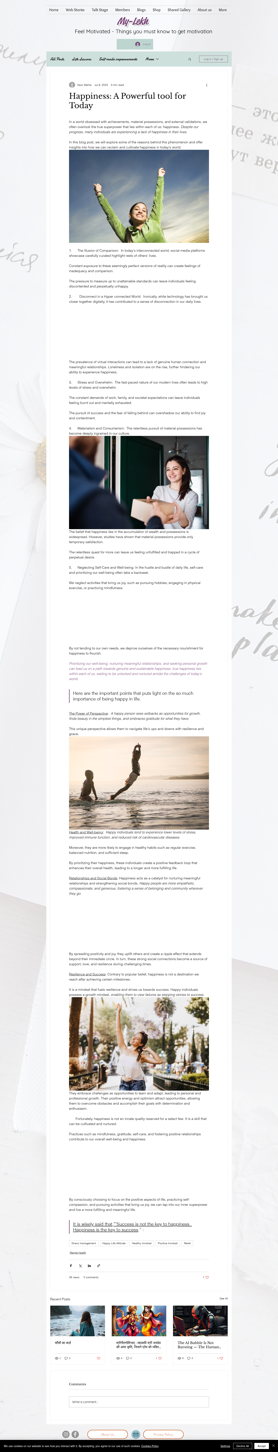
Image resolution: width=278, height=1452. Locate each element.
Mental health (78, 1255)
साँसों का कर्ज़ (63, 1346)
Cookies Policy (150, 1446)
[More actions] (206, 85)
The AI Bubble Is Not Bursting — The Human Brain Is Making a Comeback (198, 1348)
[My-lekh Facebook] (75, 1437)
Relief (187, 1246)
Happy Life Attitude (114, 1246)
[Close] (273, 1446)
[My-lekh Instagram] (66, 1437)
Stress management (83, 1246)
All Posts (57, 59)
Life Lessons (81, 59)
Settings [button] (225, 1446)
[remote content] (139, 332)
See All (224, 1301)
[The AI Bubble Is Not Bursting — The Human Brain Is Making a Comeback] (200, 1324)
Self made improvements (118, 59)
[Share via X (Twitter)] (80, 1268)
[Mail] (135, 1437)
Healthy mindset (141, 1246)
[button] (190, 59)
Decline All (242, 1446)
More (149, 59)
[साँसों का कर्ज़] (77, 1324)
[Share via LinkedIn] (89, 1268)
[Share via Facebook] (71, 1268)
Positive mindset (168, 1246)
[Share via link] (98, 1268)
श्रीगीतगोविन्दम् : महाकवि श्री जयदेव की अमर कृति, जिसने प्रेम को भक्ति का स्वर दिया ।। (138, 1348)
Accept (262, 1446)
